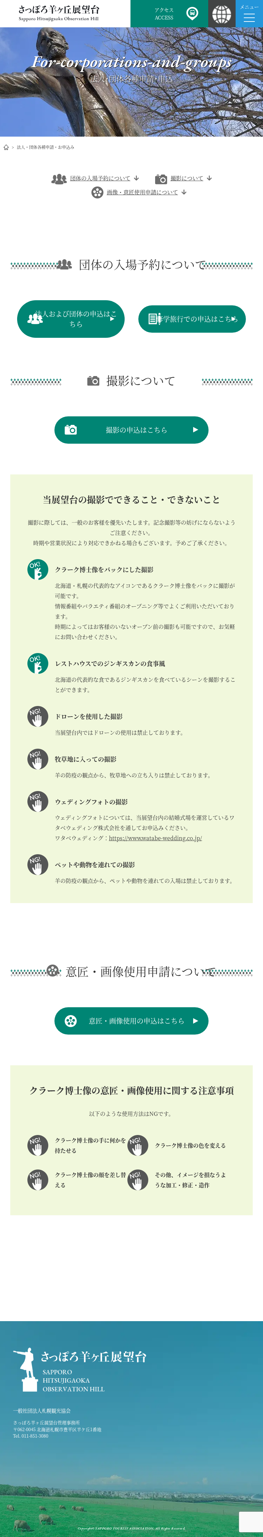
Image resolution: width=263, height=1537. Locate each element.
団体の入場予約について (100, 178)
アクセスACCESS (164, 13)
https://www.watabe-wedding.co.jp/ (155, 838)
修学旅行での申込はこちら (197, 319)
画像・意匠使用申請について (142, 192)
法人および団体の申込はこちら (76, 319)
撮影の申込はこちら (136, 430)
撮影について (187, 178)
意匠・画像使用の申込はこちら (137, 1021)
